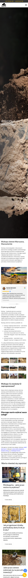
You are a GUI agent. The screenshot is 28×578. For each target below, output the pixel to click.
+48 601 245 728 (19, 1)
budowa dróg (5, 451)
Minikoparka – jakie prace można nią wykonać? (13, 486)
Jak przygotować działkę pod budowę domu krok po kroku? (14, 527)
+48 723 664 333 (9, 1)
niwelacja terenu (15, 451)
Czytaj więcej (8, 499)
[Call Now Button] (25, 575)
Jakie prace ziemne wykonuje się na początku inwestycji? (13, 569)
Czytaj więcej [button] (6, 300)
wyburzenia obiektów (18, 449)
